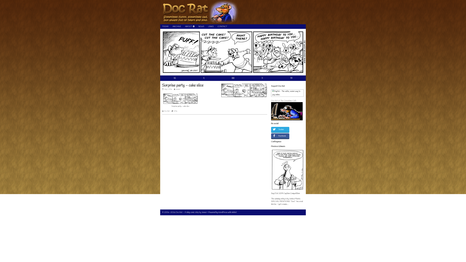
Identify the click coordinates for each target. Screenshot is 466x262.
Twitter (281, 129)
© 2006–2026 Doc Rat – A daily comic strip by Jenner (184, 212)
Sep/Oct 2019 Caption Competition (285, 193)
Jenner (178, 89)
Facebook (282, 136)
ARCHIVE (177, 26)
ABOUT (188, 26)
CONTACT (222, 26)
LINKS (211, 26)
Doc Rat (167, 111)
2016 (175, 111)
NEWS (201, 26)
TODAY (165, 26)
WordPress (222, 212)
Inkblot (234, 212)
